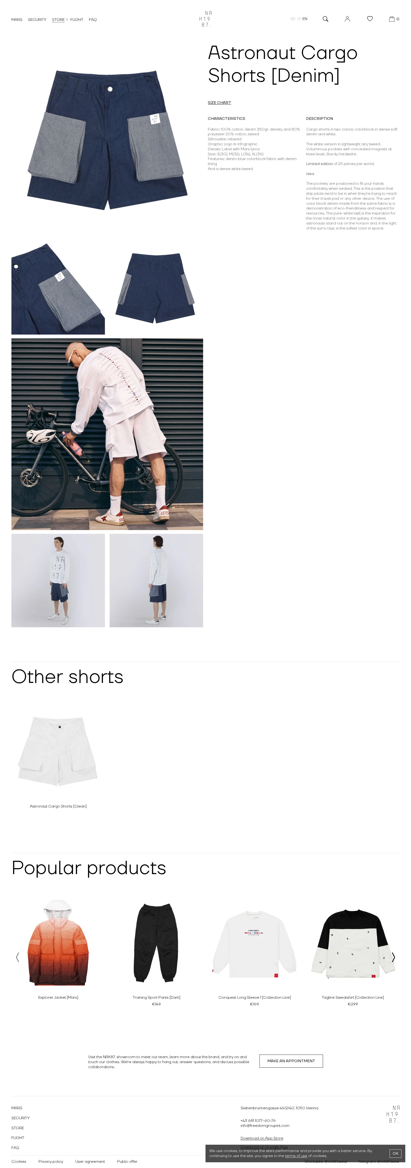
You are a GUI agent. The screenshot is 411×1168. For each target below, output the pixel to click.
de (293, 18)
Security (37, 19)
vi (299, 18)
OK (395, 1153)
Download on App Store (262, 1138)
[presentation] (17, 957)
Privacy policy (51, 1161)
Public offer (127, 1161)
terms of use (296, 1155)
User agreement (90, 1161)
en (305, 18)
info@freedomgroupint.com (265, 1125)
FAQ (93, 19)
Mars (16, 19)
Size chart (219, 102)
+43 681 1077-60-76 (258, 1120)
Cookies (18, 1161)
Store (58, 19)
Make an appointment (291, 1061)
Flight (76, 19)
